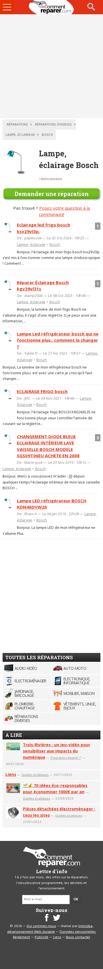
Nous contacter (78, 937)
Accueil (51, 7)
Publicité (41, 937)
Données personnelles (78, 932)
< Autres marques (50, 178)
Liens (10, 774)
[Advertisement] (51, 66)
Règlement (21, 937)
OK (76, 899)
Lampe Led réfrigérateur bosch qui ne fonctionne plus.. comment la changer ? (57, 340)
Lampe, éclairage (31, 244)
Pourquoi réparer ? (66, 757)
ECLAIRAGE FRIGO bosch (42, 391)
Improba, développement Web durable (50, 929)
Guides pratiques (35, 774)
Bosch (54, 244)
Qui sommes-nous (41, 926)
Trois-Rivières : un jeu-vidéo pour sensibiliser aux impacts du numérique (56, 751)
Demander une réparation (52, 193)
